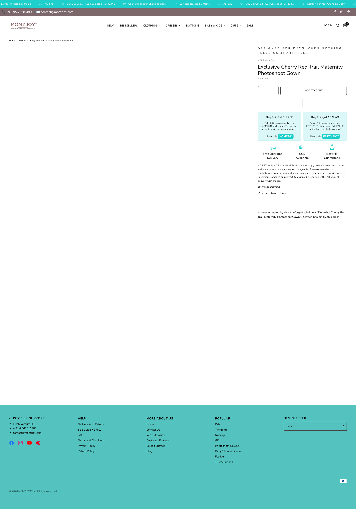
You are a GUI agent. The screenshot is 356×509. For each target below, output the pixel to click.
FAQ (80, 435)
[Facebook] (13, 443)
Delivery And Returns (91, 424)
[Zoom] (238, 53)
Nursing (220, 435)
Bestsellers (128, 25)
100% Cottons (224, 462)
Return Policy (86, 451)
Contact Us (153, 430)
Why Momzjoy (155, 435)
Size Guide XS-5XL (89, 430)
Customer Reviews (158, 440)
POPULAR (222, 418)
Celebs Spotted (155, 446)
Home (12, 40)
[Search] (337, 25)
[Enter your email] (343, 426)
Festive (219, 456)
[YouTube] (31, 443)
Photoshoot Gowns (227, 446)
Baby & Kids (213, 25)
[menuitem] (110, 26)
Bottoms (192, 25)
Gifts (234, 25)
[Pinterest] (40, 443)
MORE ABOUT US (159, 418)
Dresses (171, 25)
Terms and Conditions (91, 440)
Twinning (221, 430)
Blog (149, 451)
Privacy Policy (86, 446)
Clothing (150, 25)
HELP (82, 418)
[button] (302, 102)
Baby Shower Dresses (229, 451)
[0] (344, 25)
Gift (217, 440)
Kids (217, 424)
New (110, 25)
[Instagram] (22, 443)
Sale (249, 25)
